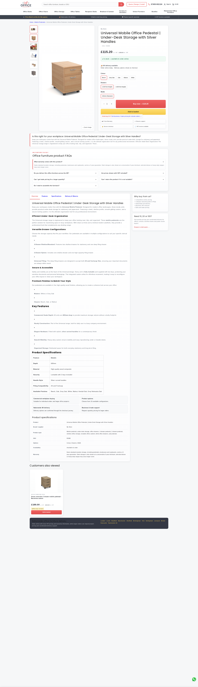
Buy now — (140, 104)
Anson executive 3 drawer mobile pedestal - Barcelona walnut (46, 497)
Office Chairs (43, 11)
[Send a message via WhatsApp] (194, 679)
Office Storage (59, 11)
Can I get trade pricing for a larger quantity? (65, 179)
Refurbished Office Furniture (170, 11)
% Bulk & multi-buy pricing (99, 17)
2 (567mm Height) (107, 87)
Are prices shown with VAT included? (132, 173)
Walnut (126, 77)
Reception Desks (91, 11)
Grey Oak (111, 77)
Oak (119, 77)
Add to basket (133, 112)
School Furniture (139, 11)
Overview (35, 196)
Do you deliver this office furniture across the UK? (65, 173)
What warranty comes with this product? (99, 162)
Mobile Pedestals (40, 22)
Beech (104, 77)
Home (31, 22)
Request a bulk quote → (141, 227)
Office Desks (27, 11)
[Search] (121, 4)
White (132, 77)
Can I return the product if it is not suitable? (132, 179)
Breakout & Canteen (107, 11)
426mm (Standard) (107, 96)
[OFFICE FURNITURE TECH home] (29, 4)
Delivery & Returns (71, 196)
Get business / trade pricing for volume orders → (121, 116)
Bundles (154, 11)
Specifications (56, 196)
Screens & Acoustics (122, 11)
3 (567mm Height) (121, 87)
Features (45, 196)
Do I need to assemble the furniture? (65, 185)
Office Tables (75, 11)
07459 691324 (156, 4)
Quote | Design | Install (137, 4)
